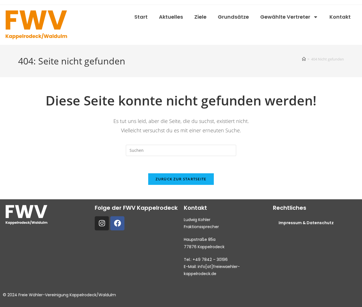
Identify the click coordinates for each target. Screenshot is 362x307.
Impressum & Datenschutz (306, 223)
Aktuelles (171, 16)
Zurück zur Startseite (181, 178)
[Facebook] (117, 223)
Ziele (200, 16)
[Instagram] (102, 223)
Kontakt (340, 16)
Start (141, 16)
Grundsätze (233, 16)
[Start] (304, 59)
